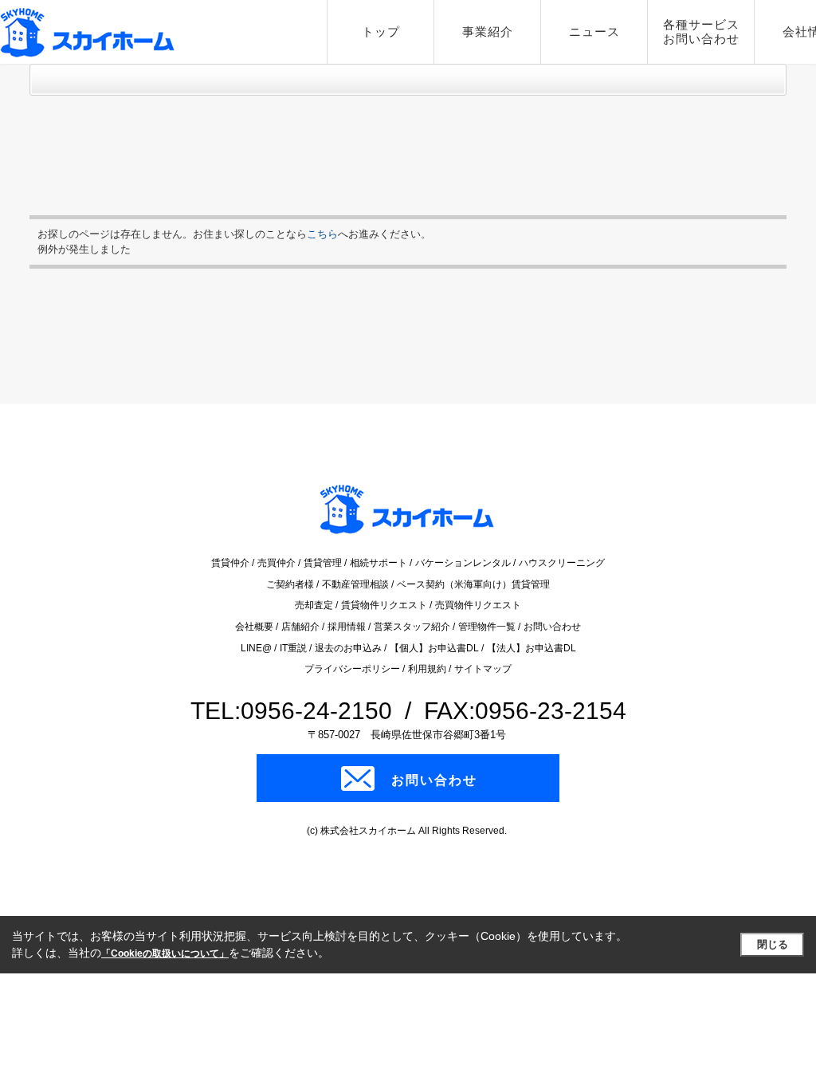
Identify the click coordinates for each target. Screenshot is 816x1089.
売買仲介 (277, 562)
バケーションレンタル (464, 562)
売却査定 (315, 605)
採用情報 (348, 626)
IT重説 (294, 648)
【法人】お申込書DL (531, 648)
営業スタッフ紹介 (413, 626)
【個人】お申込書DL (435, 648)
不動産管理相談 (356, 584)
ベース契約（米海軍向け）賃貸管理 (473, 584)
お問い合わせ (552, 626)
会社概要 (255, 626)
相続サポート (380, 562)
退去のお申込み (349, 648)
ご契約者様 (291, 584)
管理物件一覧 (488, 626)
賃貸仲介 (231, 562)
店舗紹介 (301, 626)
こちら (322, 234)
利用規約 (428, 668)
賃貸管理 (324, 562)
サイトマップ (483, 668)
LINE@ (257, 648)
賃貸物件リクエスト (385, 605)
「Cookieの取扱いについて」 (165, 953)
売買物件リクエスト (478, 605)
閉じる (772, 944)
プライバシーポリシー (353, 668)
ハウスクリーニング (562, 562)
